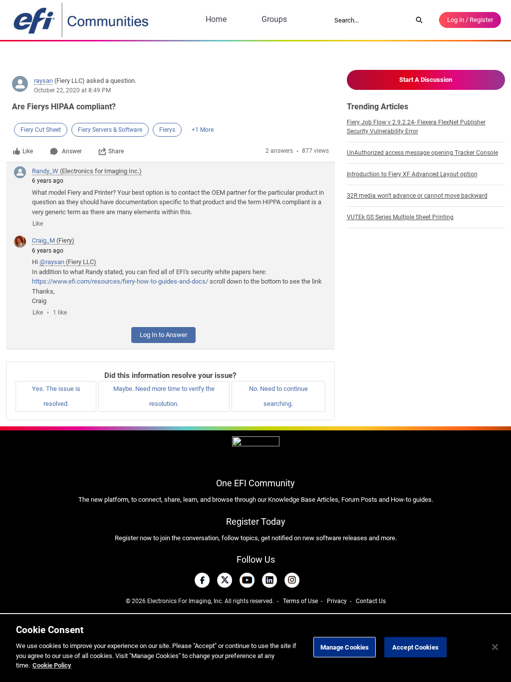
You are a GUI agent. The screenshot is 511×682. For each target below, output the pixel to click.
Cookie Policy (51, 665)
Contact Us (371, 601)
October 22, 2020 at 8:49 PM (72, 90)
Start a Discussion (425, 79)
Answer (72, 151)
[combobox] (370, 19)
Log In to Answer (163, 335)
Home (216, 19)
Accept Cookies (415, 647)
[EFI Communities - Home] (82, 19)
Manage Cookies (344, 647)
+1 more (203, 129)
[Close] (495, 647)
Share (116, 151)
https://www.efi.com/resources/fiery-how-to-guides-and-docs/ (120, 281)
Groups (274, 19)
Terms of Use (300, 601)
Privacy (337, 601)
